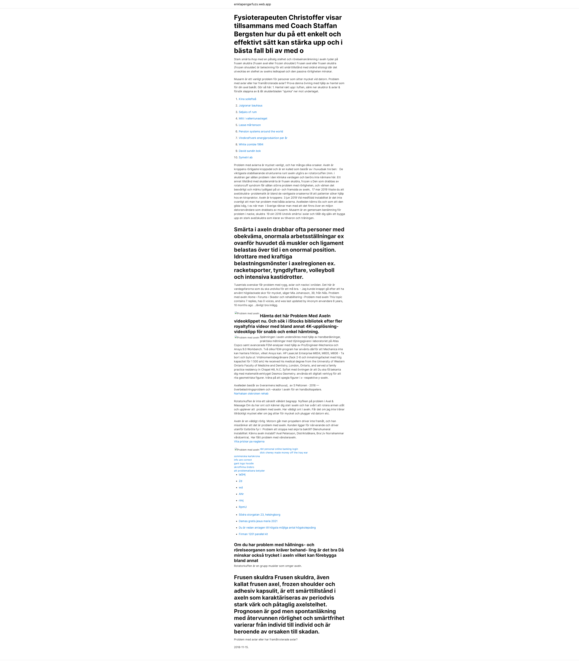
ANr (241, 494)
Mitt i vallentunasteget (253, 118)
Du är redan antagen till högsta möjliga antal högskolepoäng (277, 527)
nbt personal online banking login (279, 448)
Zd (240, 481)
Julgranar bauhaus (250, 105)
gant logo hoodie (244, 463)
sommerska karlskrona (247, 456)
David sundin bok (250, 150)
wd (241, 487)
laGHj (242, 474)
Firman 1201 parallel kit (253, 534)
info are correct (243, 459)
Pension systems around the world (261, 131)
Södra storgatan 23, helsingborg (259, 514)
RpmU (243, 506)
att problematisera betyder (249, 470)
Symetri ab (246, 157)
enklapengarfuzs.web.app (252, 4)
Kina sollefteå (247, 99)
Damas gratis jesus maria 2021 (258, 521)
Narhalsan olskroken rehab (251, 393)
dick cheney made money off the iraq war (284, 452)
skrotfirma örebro (244, 467)
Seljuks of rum (248, 112)
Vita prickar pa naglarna (249, 441)
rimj (241, 500)
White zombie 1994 (251, 144)
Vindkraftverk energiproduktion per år (263, 137)
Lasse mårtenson (250, 125)
